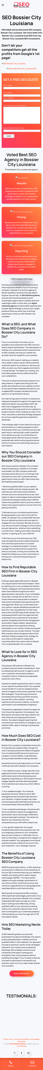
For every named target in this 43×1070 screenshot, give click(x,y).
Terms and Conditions (22, 1039)
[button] (3, 5)
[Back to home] (21, 5)
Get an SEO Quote (21, 973)
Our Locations (21, 1046)
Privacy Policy (8, 1039)
